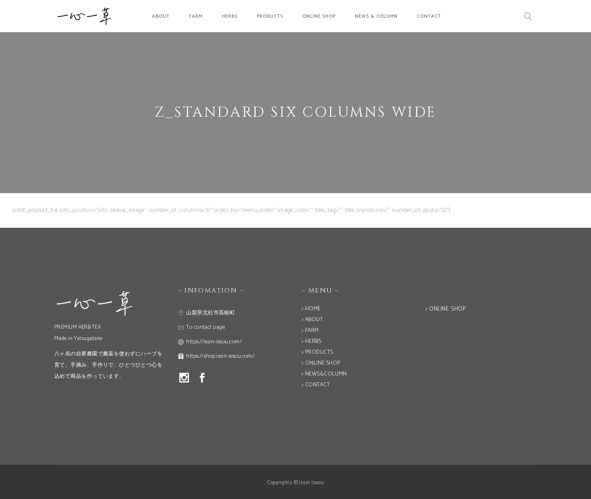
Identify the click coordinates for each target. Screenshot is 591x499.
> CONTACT (316, 385)
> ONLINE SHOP (321, 363)
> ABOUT (312, 319)
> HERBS (311, 341)
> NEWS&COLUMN (324, 374)
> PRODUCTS (317, 352)
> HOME (311, 308)
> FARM (310, 330)
